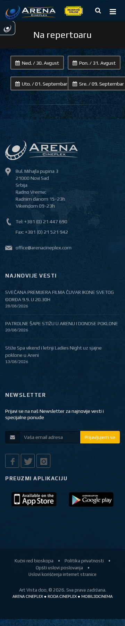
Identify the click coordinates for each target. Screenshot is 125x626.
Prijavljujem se (100, 437)
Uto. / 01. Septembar (44, 84)
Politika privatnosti (84, 560)
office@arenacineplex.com (44, 247)
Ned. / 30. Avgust (40, 63)
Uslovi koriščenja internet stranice (62, 574)
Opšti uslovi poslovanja (59, 567)
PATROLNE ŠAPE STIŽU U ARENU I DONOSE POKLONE (61, 323)
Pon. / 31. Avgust (97, 63)
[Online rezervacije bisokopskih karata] (73, 10)
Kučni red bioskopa (34, 560)
